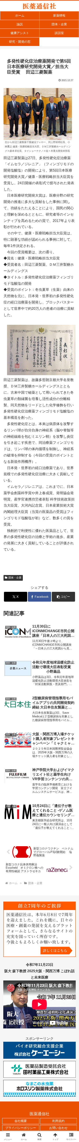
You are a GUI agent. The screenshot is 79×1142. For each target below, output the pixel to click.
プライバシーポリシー (20, 1128)
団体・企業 (15, 577)
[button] (63, 597)
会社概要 (20, 1121)
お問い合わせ (58, 1128)
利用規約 (58, 1121)
